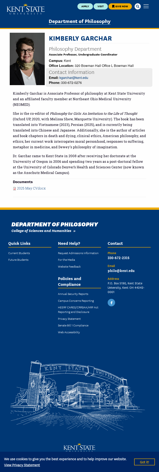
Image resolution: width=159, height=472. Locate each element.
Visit (101, 6)
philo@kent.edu (121, 270)
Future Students (18, 259)
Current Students (19, 253)
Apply (85, 6)
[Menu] (146, 6)
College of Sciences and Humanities (41, 230)
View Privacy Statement (22, 464)
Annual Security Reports (73, 293)
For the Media (66, 259)
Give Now (121, 6)
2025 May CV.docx (31, 188)
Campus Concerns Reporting (76, 300)
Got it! (144, 461)
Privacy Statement (69, 318)
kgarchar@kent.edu (73, 77)
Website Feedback (69, 266)
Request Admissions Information (78, 253)
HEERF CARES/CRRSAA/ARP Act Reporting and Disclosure (78, 309)
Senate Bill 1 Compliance (73, 325)
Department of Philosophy (80, 20)
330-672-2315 (118, 258)
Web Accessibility (69, 332)
